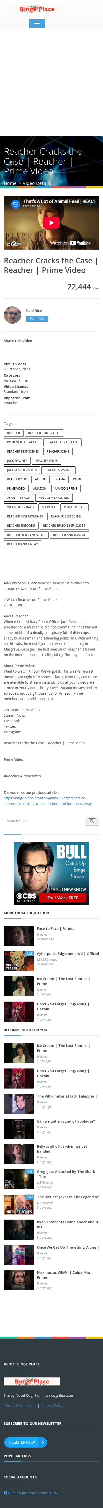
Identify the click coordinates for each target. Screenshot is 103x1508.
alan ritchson (18, 498)
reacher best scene (66, 516)
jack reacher (17, 461)
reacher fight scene (62, 442)
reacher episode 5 (21, 525)
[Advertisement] (51, 82)
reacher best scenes (22, 451)
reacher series (47, 461)
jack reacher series (21, 470)
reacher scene (58, 451)
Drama (59, 479)
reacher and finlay (22, 544)
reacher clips (74, 507)
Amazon (39, 488)
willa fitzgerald (20, 507)
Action (40, 479)
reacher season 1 (58, 470)
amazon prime (66, 488)
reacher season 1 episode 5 (64, 525)
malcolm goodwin (54, 498)
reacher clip (17, 479)
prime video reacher (22, 442)
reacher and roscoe (69, 535)
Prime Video (16, 488)
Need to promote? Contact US (32, 1492)
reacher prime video (44, 433)
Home (10, 183)
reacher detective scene (26, 535)
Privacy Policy (52, 1405)
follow (37, 318)
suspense (49, 507)
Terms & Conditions (20, 1405)
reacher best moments (25, 516)
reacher (13, 433)
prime (77, 479)
